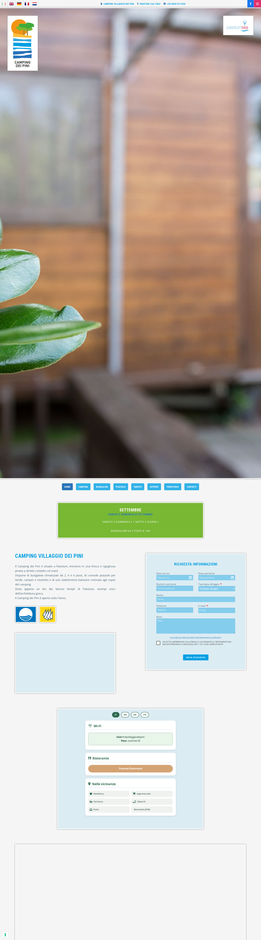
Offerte (154, 486)
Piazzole (121, 486)
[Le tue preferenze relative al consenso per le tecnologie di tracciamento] (5, 935)
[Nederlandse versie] (34, 4)
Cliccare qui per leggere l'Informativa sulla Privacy (195, 638)
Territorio (173, 486)
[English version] (11, 4)
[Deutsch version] (19, 4)
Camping (83, 486)
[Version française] (27, 4)
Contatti (192, 486)
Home (67, 486)
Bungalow (102, 486)
